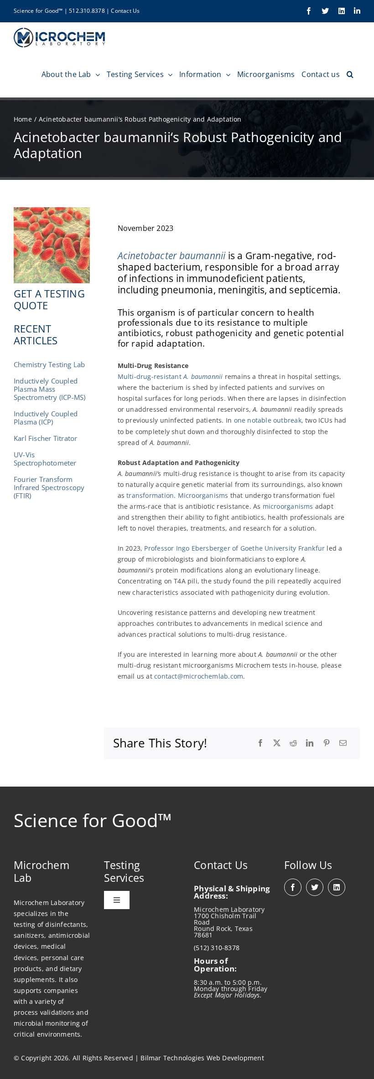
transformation (150, 495)
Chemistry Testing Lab (49, 364)
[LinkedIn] (309, 743)
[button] (350, 74)
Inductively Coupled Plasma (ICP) (46, 417)
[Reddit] (293, 743)
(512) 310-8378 (216, 947)
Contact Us (125, 11)
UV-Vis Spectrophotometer (45, 458)
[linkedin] (336, 887)
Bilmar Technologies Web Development (202, 1057)
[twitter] (314, 887)
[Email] (343, 743)
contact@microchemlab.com (198, 676)
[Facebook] (260, 743)
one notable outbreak (267, 420)
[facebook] (292, 887)
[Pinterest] (326, 743)
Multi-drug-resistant (170, 376)
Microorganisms (203, 495)
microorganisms (288, 506)
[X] (277, 743)
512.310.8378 (87, 11)
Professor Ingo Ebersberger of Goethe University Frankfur (234, 548)
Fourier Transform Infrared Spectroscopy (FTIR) (49, 487)
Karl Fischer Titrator (45, 438)
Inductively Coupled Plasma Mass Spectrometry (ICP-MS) (49, 389)
